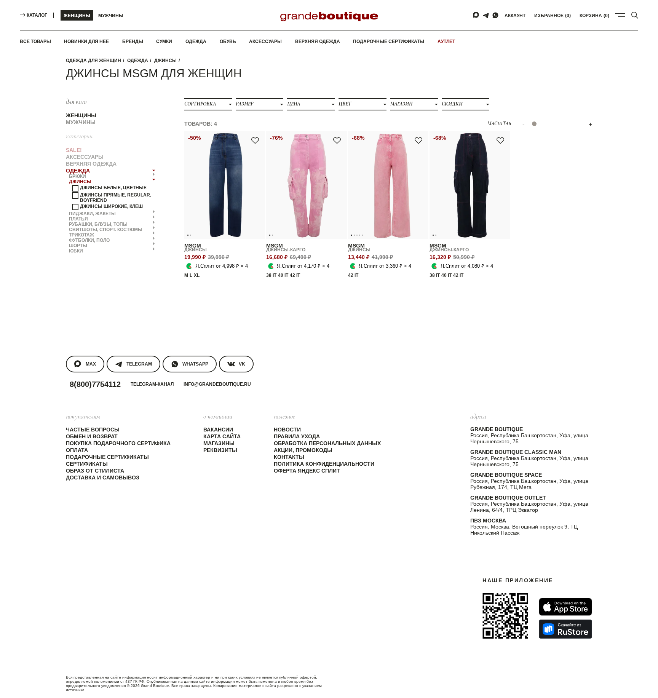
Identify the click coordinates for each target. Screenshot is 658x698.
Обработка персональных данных (327, 443)
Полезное (284, 416)
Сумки (164, 41)
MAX (91, 364)
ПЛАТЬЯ (78, 218)
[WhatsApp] (495, 15)
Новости (287, 429)
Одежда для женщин (93, 60)
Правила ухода (297, 436)
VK (242, 364)
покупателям (83, 416)
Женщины (77, 15)
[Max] (476, 15)
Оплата (77, 450)
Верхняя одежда (317, 41)
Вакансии (218, 429)
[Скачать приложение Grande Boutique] (505, 615)
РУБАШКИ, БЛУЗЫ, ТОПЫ (98, 224)
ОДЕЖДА (137, 60)
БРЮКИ (77, 176)
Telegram (139, 364)
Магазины (219, 443)
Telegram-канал (152, 384)
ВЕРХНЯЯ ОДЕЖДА (91, 163)
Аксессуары (265, 41)
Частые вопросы (93, 429)
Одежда (195, 41)
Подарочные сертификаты (388, 41)
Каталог (37, 15)
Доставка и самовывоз (102, 477)
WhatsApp (195, 364)
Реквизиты (220, 450)
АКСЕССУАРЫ (85, 156)
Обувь (228, 41)
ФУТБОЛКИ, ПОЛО (89, 240)
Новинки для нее (86, 41)
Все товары (35, 41)
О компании (217, 416)
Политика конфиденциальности (324, 464)
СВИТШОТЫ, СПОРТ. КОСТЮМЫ (105, 229)
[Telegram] (485, 15)
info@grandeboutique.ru (217, 384)
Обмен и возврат (92, 436)
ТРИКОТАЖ (81, 234)
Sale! (74, 150)
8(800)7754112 (95, 384)
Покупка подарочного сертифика (118, 443)
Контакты (289, 457)
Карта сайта (222, 436)
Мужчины (110, 15)
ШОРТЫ (78, 245)
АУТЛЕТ (446, 41)
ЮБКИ (76, 250)
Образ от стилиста (95, 471)
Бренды (132, 41)
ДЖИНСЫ (165, 60)
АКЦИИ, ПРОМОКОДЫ (303, 450)
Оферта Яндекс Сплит (307, 471)
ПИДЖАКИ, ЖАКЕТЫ (92, 213)
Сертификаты (87, 464)
